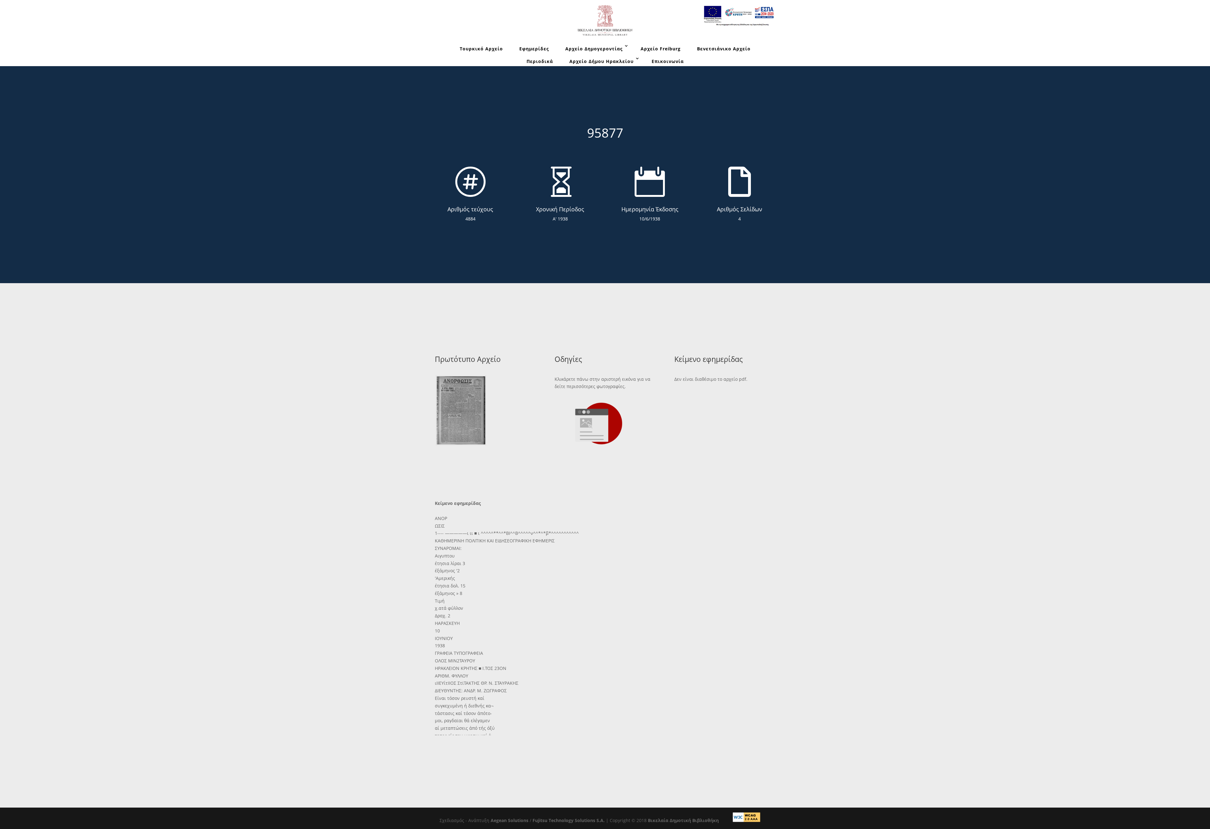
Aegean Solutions (509, 820)
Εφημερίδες (534, 49)
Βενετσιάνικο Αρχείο (724, 49)
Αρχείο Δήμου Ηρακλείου (601, 61)
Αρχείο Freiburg (661, 49)
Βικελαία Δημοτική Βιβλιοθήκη (683, 820)
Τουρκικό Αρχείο (481, 49)
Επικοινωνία (668, 61)
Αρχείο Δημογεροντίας (594, 49)
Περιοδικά (540, 61)
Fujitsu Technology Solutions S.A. (569, 820)
